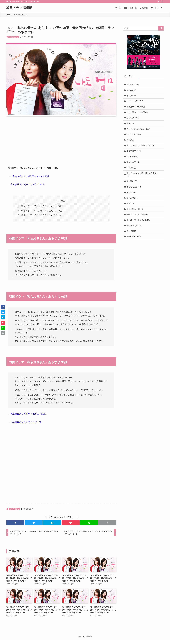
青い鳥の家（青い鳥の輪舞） (139, 220)
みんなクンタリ (133, 118)
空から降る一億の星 (135, 209)
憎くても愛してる (134, 187)
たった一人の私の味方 (136, 107)
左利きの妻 (131, 168)
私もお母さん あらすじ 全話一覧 (26, 422)
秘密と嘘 (130, 203)
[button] (15, 522)
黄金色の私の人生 (134, 236)
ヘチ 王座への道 (134, 134)
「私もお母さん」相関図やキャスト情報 (30, 176)
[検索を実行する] (161, 28)
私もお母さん (13, 37)
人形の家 (130, 140)
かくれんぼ (131, 90)
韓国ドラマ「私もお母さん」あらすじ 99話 (41, 215)
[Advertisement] (61, 139)
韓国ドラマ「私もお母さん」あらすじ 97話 (41, 206)
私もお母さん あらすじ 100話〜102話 (28, 414)
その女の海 (131, 96)
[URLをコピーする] (107, 522)
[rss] (158, 1)
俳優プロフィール (134, 151)
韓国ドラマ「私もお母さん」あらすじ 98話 (41, 211)
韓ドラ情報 (131, 231)
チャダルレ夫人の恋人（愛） (139, 129)
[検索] (162, 1)
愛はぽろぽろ (132, 181)
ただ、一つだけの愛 (135, 101)
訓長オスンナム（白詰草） (138, 214)
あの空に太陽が (133, 84)
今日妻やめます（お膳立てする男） (141, 145)
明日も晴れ (131, 192)
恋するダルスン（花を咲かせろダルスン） (142, 174)
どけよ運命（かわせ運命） (138, 112)
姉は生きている (133, 162)
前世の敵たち (132, 156)
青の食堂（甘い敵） (135, 225)
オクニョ (130, 123)
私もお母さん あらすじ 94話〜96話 (27, 184)
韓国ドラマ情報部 (19, 7)
